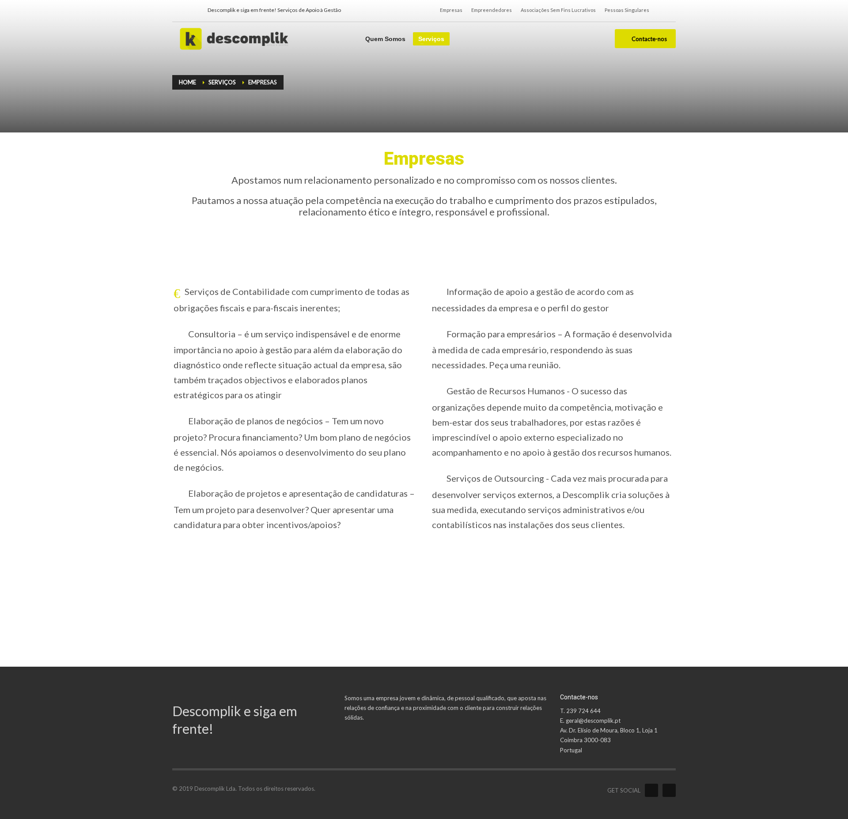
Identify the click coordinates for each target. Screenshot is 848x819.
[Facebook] (179, 10)
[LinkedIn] (192, 10)
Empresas (451, 10)
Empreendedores (491, 10)
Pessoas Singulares (627, 10)
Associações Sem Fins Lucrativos (558, 10)
